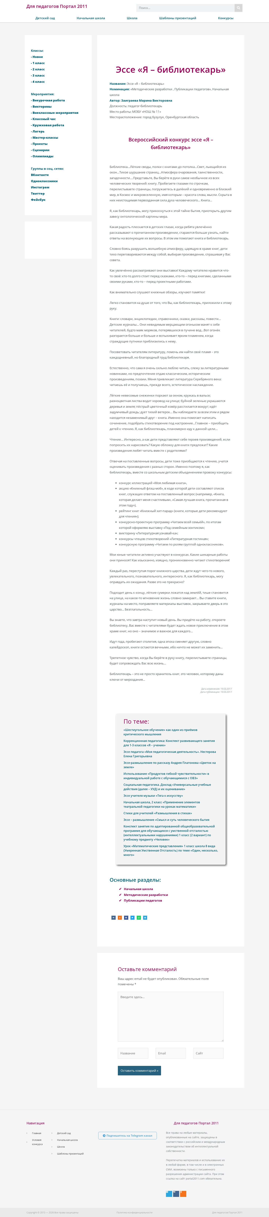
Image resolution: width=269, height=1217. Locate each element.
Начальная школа (91, 18)
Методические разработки (146, 895)
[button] (113, 918)
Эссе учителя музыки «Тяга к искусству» (153, 796)
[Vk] (176, 1194)
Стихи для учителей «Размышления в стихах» (158, 813)
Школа (132, 18)
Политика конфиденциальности (134, 1212)
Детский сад (45, 18)
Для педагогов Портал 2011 (57, 6)
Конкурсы (225, 18)
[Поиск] (238, 8)
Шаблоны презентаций (177, 18)
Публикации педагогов (143, 900)
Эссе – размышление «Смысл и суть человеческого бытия (166, 820)
